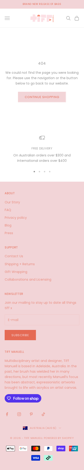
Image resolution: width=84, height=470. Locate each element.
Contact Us (14, 256)
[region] (42, 149)
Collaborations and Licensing (28, 279)
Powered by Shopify (59, 438)
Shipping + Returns (20, 264)
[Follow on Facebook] (7, 414)
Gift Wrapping (16, 271)
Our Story (12, 202)
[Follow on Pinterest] (31, 414)
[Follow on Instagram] (19, 414)
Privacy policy (16, 217)
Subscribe (20, 335)
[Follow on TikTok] (43, 414)
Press (9, 233)
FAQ (8, 210)
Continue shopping (42, 97)
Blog (8, 225)
